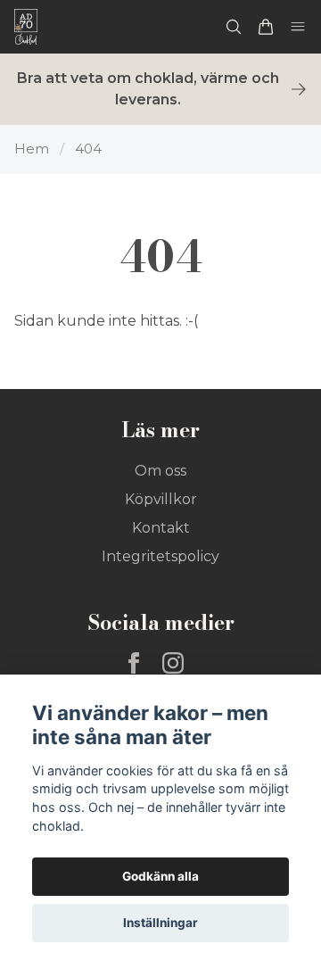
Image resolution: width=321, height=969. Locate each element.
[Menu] (298, 26)
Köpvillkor (161, 499)
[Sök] (234, 27)
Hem (31, 148)
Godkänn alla (160, 876)
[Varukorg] (266, 27)
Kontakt (161, 527)
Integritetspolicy (160, 556)
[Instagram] (173, 663)
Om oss (160, 470)
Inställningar (160, 922)
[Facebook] (133, 663)
